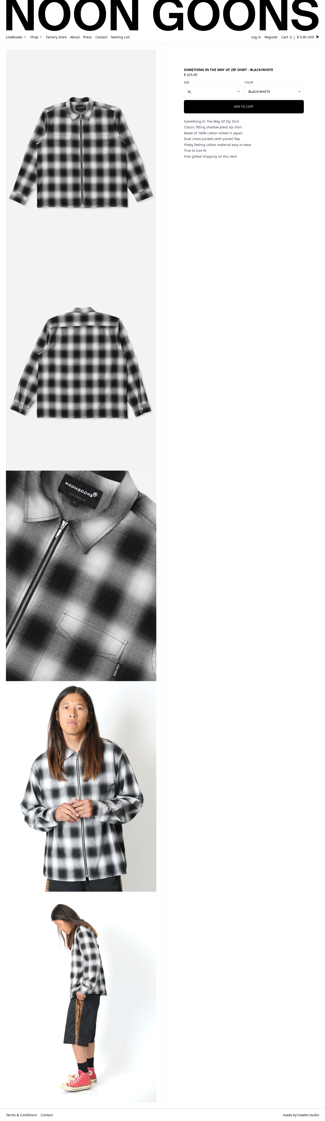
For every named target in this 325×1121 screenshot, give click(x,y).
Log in (256, 37)
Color (249, 82)
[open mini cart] (317, 37)
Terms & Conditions (21, 1115)
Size (186, 82)
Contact (47, 1115)
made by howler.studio (301, 1115)
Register (271, 37)
